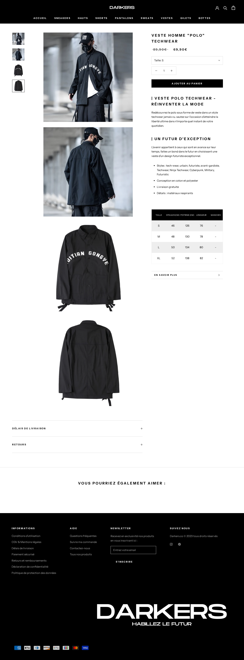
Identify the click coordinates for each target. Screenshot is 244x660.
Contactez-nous (80, 548)
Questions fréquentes (83, 536)
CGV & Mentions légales (26, 542)
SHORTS (101, 18)
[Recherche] (225, 8)
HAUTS (83, 18)
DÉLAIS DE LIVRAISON (29, 428)
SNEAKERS (62, 18)
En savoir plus (165, 275)
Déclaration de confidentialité (30, 566)
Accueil (40, 18)
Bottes (205, 18)
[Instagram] (171, 544)
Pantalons (124, 18)
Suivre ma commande (83, 542)
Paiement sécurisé (23, 554)
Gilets (185, 18)
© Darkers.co (25, 621)
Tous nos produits (81, 554)
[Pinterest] (179, 544)
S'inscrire (124, 561)
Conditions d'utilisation (26, 536)
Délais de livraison (23, 548)
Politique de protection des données (34, 573)
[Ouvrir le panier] (233, 8)
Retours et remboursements (29, 560)
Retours (19, 444)
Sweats (147, 18)
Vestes (167, 18)
